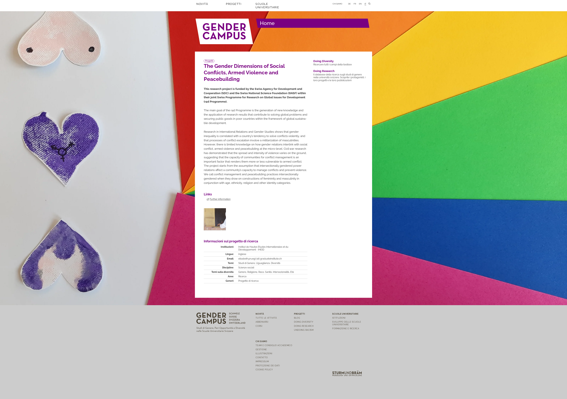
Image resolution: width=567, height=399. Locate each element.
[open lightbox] (215, 219)
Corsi (259, 326)
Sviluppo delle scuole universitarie (346, 323)
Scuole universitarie (267, 5)
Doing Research (323, 71)
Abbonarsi (262, 322)
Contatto (262, 357)
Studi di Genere (246, 263)
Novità (202, 3)
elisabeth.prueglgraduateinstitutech (260, 258)
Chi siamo (337, 4)
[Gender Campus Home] (224, 31)
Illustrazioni (264, 353)
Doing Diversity (323, 61)
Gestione (261, 349)
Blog (297, 318)
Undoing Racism (304, 330)
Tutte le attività (266, 318)
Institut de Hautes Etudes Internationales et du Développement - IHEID (263, 248)
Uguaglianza (263, 263)
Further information (220, 199)
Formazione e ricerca (345, 328)
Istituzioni (338, 318)
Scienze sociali (246, 267)
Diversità (275, 263)
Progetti (233, 3)
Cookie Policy (264, 369)
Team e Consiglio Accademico (274, 345)
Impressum (262, 361)
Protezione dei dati (268, 365)
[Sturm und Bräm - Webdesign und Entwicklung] (347, 373)
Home (267, 23)
